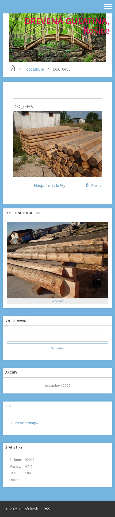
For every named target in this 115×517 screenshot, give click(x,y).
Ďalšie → (94, 185)
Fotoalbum (34, 69)
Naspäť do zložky (50, 185)
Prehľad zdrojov (26, 423)
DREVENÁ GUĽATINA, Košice (67, 25)
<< (12, 385)
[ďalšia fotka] (93, 144)
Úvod (12, 68)
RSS (47, 508)
